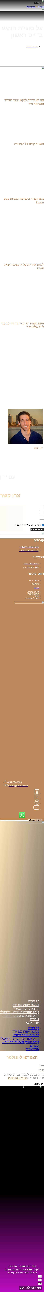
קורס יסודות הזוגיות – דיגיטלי (19, 1012)
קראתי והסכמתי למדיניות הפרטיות (27, 525)
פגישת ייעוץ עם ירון (25, 1005)
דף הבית (33, 1001)
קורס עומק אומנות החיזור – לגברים (20, 1017)
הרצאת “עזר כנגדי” (26, 1008)
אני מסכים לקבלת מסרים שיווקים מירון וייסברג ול (23, 1076)
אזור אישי (32, 1022)
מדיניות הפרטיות (17, 1077)
